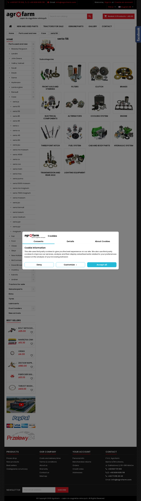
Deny (39, 264)
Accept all (102, 264)
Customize (69, 264)
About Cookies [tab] (102, 241)
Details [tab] (70, 241)
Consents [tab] (38, 241)
